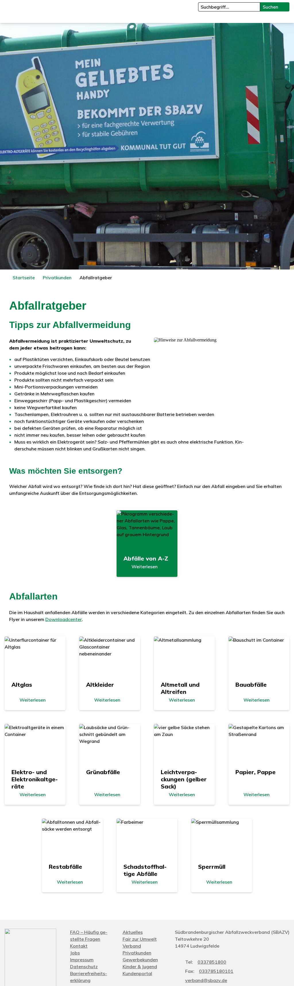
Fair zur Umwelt (140, 939)
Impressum (82, 959)
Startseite (24, 277)
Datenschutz (84, 966)
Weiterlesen (144, 566)
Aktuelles (133, 932)
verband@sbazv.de (206, 980)
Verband (132, 946)
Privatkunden (57, 277)
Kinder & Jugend (140, 966)
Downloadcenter (63, 619)
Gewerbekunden (140, 959)
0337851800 (212, 962)
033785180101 (216, 971)
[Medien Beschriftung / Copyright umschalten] (286, 262)
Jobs (75, 953)
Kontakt (79, 946)
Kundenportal (137, 973)
